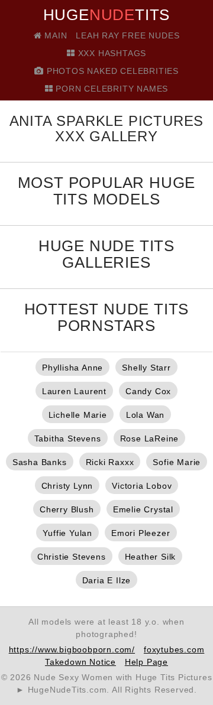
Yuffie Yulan (67, 533)
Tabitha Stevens (67, 438)
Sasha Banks (39, 462)
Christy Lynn (67, 485)
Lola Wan (145, 415)
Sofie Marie (177, 462)
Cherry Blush (67, 509)
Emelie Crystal (143, 509)
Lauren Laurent (74, 391)
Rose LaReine (149, 438)
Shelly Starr (146, 367)
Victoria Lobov (142, 485)
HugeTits (106, 15)
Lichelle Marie (78, 415)
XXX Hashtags (110, 53)
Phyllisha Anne (72, 367)
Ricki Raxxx (110, 462)
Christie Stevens (71, 556)
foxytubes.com (174, 649)
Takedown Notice (80, 662)
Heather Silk (150, 556)
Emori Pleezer (140, 533)
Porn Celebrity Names (111, 88)
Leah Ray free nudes (127, 35)
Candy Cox (148, 391)
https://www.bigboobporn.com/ (72, 649)
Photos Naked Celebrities (111, 71)
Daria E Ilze (106, 580)
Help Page (146, 662)
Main (54, 35)
